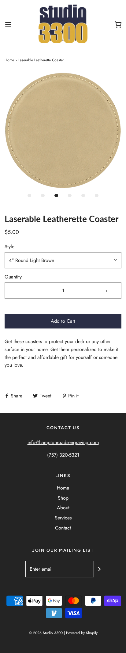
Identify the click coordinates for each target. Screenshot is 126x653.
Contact (63, 527)
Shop (63, 497)
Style (9, 246)
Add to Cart (63, 321)
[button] (63, 130)
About (63, 507)
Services (63, 517)
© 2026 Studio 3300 (46, 633)
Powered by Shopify (82, 633)
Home (9, 60)
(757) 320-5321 (63, 454)
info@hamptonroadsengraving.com (63, 442)
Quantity (13, 276)
